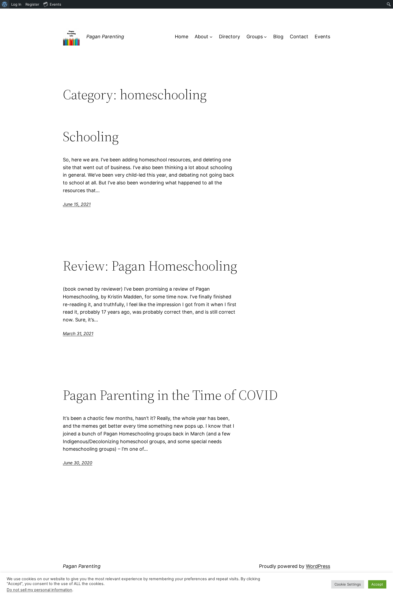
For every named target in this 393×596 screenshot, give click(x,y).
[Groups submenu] (265, 36)
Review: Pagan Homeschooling (150, 266)
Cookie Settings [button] (347, 584)
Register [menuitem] (32, 4)
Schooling (91, 136)
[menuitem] (4, 4)
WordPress (318, 566)
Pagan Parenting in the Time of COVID (170, 395)
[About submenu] (211, 36)
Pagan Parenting (105, 36)
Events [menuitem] (55, 4)
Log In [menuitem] (16, 4)
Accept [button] (377, 584)
